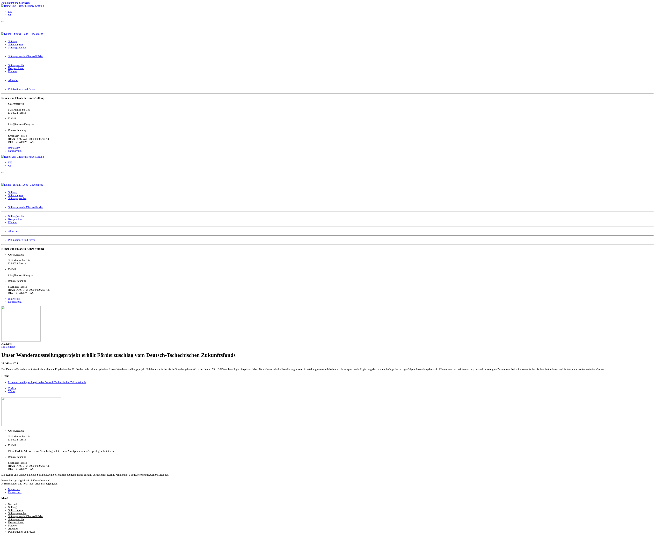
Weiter (11, 391)
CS (10, 14)
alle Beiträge (8, 346)
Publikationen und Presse (21, 89)
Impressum (14, 147)
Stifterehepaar (15, 44)
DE (10, 11)
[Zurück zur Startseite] (22, 5)
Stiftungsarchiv (16, 65)
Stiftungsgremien (17, 47)
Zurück (12, 388)
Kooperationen (16, 68)
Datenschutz (14, 150)
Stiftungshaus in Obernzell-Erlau (25, 56)
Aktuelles (13, 80)
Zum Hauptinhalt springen (15, 2)
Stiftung (12, 41)
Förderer (12, 71)
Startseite (13, 504)
